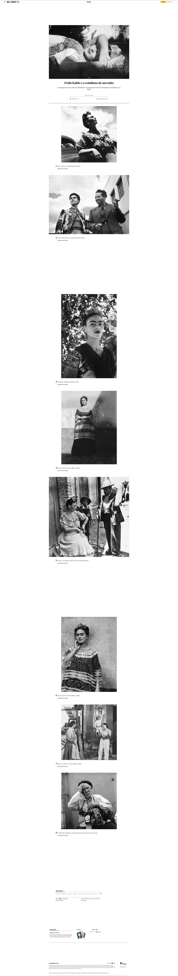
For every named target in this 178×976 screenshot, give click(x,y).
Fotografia (75, 893)
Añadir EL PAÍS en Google (103, 98)
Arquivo (79, 929)
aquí (85, 900)
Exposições (88, 893)
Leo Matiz (70, 893)
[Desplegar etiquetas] (101, 894)
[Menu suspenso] (5, 2)
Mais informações (59, 900)
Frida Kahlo (58, 893)
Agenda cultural (94, 893)
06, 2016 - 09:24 (89, 95)
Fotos (89, 2)
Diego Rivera (64, 893)
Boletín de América (55, 932)
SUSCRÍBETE (163, 1)
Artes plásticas (81, 893)
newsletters (53, 929)
